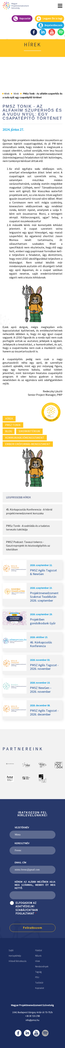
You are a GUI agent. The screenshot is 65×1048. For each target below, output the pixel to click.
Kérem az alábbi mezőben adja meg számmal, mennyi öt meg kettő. (35, 885)
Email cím (20, 862)
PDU (37, 977)
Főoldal (38, 950)
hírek (9, 418)
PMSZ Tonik (13, 425)
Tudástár (39, 982)
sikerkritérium (29, 431)
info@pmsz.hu (32, 1020)
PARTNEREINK (23, 749)
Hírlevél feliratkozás (17, 961)
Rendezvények (41, 966)
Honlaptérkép (15, 955)
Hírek (37, 961)
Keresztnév (22, 843)
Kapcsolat (39, 988)
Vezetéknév (22, 827)
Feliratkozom (32, 927)
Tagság (38, 971)
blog (8, 431)
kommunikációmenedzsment (24, 437)
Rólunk (38, 955)
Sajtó (11, 950)
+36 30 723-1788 (32, 1016)
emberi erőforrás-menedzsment (27, 444)
